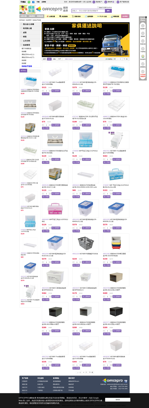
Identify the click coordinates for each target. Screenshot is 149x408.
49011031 (76, 219)
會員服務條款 (57, 381)
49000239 (45, 151)
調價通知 (143, 67)
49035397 (106, 356)
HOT (59, 59)
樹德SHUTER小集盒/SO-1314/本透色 (29, 183)
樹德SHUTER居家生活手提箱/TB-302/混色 (30, 113)
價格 (54, 59)
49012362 (106, 254)
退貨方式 (24, 390)
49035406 (45, 116)
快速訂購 (40, 384)
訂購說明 (24, 381)
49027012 (76, 356)
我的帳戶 (99, 2)
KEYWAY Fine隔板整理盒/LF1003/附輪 (30, 300)
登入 (85, 2)
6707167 (75, 116)
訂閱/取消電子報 (58, 390)
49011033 (106, 219)
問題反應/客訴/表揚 (58, 387)
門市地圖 (71, 390)
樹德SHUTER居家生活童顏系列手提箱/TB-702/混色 (30, 90)
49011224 (76, 254)
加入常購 (46, 94)
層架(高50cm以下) (28, 57)
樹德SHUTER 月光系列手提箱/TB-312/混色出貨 (30, 160)
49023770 (76, 322)
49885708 (106, 82)
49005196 (45, 185)
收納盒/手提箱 (37, 20)
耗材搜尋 (143, 59)
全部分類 (24, 16)
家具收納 (22, 20)
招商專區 (71, 387)
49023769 (45, 322)
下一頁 (126, 59)
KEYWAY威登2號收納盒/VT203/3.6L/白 (30, 207)
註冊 (89, 2)
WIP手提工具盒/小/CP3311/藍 (28, 230)
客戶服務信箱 (124, 2)
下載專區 (40, 390)
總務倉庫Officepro (74, 381)
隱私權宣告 (56, 384)
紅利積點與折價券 (43, 381)
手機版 (23, 2)
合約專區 (125, 16)
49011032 (76, 82)
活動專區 (32, 16)
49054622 (76, 185)
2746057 (106, 185)
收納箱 (24, 60)
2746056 (75, 151)
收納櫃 (24, 51)
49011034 (45, 254)
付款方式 (24, 387)
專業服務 (40, 16)
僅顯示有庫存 (69, 59)
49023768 (106, 288)
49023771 (106, 322)
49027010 (45, 356)
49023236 (45, 288)
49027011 (106, 151)
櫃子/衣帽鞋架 (26, 48)
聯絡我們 (71, 384)
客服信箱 (143, 44)
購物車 (110, 2)
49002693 (45, 219)
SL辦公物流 (41, 387)
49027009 (45, 82)
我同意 (118, 399)
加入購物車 (56, 91)
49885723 (106, 116)
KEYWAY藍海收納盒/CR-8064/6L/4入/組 (29, 277)
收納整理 (29, 20)
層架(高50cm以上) (28, 54)
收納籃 (24, 63)
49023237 (76, 288)
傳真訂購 (24, 384)
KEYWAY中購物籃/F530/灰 (89, 254)
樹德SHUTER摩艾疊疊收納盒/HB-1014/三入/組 (30, 137)
